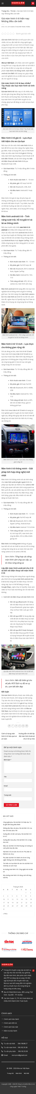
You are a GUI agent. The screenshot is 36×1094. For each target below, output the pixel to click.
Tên (5, 777)
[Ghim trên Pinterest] (23, 726)
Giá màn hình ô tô (7, 91)
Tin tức (13, 11)
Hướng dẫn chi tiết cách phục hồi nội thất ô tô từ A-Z (17, 835)
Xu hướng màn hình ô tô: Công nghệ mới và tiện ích (18, 870)
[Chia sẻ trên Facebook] (12, 726)
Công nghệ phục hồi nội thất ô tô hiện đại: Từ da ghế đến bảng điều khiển (17, 823)
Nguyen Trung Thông (23, 26)
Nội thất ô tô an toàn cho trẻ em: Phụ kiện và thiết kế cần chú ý (17, 853)
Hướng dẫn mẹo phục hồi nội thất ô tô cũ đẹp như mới (17, 841)
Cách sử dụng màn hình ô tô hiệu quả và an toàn (9, 736)
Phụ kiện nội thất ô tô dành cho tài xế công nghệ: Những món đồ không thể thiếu (16, 859)
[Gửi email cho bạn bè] (19, 726)
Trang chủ (5, 11)
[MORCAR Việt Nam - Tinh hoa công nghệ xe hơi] (18, 3)
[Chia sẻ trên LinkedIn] (26, 726)
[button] (2, 3)
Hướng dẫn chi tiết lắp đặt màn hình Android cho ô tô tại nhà (27, 736)
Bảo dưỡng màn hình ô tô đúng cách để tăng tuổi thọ (17, 876)
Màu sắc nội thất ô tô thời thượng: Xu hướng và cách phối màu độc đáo (18, 847)
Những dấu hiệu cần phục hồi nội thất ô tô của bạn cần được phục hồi (17, 829)
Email (6, 786)
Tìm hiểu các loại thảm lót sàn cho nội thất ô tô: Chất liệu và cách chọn (18, 864)
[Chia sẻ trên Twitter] (16, 726)
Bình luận (7, 760)
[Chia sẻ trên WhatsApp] (9, 726)
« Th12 (5, 914)
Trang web (7, 795)
